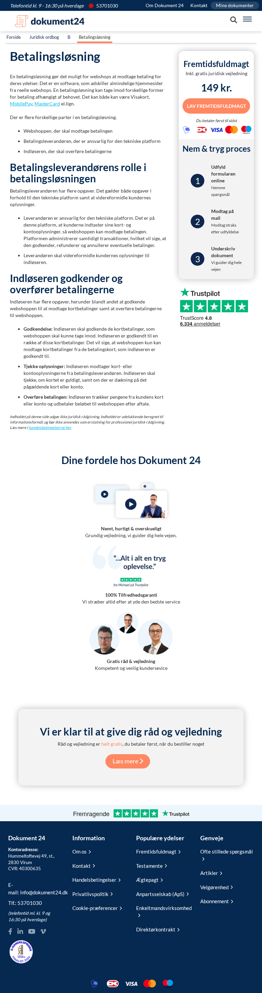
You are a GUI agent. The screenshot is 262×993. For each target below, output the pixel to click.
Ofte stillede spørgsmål (226, 851)
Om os (79, 851)
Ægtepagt (147, 880)
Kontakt (198, 5)
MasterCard (47, 103)
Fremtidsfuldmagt (156, 851)
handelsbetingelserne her (50, 427)
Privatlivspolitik (90, 894)
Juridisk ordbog (44, 37)
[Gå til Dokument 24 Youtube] (31, 932)
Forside (13, 37)
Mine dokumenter (235, 5)
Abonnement (214, 901)
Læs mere (126, 761)
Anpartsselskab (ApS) (160, 894)
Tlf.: (25, 903)
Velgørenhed (214, 887)
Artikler (209, 873)
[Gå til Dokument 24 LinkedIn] (20, 932)
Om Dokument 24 (165, 5)
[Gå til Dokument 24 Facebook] (10, 932)
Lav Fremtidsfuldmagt (216, 106)
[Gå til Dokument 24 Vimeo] (43, 932)
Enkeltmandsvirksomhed (163, 908)
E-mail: (35, 888)
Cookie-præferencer (95, 908)
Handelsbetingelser (94, 880)
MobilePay (21, 103)
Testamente (149, 866)
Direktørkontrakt (155, 929)
